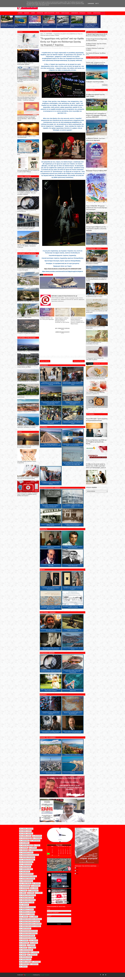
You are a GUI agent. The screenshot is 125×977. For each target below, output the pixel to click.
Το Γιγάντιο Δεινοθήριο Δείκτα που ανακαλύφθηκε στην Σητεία (93, 343)
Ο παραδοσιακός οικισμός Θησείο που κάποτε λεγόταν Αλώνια (77, 25)
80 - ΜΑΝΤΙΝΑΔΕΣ (32, 954)
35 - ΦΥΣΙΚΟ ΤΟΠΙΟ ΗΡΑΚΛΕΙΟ (27, 895)
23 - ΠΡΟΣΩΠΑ (36, 883)
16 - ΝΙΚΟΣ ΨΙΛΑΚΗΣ (25, 866)
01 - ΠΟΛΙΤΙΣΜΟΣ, (66, 48)
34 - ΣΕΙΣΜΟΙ (38, 892)
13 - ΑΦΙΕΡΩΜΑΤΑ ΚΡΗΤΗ (26, 852)
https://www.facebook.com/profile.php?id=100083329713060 (62, 269)
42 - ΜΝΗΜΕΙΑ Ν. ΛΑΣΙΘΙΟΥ (27, 914)
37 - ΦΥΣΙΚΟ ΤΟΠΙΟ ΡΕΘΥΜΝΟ (27, 900)
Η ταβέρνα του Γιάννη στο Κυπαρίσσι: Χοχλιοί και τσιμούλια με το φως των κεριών (96, 296)
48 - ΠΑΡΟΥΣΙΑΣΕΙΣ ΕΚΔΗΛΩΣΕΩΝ (28, 930)
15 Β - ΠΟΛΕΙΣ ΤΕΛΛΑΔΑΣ (26, 861)
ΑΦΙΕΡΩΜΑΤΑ (74, 12)
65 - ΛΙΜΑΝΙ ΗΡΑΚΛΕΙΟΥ (26, 949)
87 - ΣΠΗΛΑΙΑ (23, 966)
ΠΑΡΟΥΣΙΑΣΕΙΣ (65, 12)
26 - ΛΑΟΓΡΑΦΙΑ (35, 885)
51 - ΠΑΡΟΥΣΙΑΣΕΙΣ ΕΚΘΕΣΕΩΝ (27, 938)
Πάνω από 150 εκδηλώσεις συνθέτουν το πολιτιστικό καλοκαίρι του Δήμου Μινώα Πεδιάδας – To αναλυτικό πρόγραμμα (26, 99)
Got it (97, 3)
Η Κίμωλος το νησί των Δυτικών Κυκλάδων (27, 411)
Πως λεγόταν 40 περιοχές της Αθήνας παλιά (63, 25)
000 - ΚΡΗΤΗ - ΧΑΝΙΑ (25, 835)
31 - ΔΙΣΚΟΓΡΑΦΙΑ (33, 890)
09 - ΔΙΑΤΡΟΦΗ (23, 847)
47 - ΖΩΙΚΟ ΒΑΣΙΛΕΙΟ (25, 928)
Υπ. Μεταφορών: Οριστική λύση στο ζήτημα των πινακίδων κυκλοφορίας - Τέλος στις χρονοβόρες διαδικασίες (27, 193)
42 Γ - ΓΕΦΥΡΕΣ (33, 916)
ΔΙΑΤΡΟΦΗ (90, 363)
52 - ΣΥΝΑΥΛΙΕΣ (24, 940)
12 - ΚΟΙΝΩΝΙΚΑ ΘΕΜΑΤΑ (35, 850)
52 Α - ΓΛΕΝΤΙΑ (33, 940)
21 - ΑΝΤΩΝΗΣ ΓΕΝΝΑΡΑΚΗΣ (27, 878)
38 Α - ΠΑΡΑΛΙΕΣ (24, 904)
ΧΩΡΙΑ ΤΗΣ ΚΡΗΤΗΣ (49, 12)
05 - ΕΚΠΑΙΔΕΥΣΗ (35, 840)
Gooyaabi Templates (44, 974)
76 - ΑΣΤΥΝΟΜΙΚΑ (24, 952)
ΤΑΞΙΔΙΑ (89, 12)
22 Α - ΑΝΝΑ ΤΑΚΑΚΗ (25, 883)
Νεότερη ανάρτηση (45, 361)
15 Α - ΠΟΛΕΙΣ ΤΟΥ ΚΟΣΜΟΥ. (27, 859)
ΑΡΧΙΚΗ (20, 12)
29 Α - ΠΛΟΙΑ (34, 888)
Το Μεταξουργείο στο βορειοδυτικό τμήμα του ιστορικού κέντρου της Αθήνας (27, 366)
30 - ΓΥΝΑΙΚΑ (23, 890)
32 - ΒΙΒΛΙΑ (23, 892)
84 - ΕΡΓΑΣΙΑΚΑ (36, 961)
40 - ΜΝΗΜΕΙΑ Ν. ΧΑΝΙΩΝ (26, 909)
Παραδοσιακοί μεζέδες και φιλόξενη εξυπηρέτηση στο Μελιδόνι (94, 263)
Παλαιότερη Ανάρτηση (79, 361)
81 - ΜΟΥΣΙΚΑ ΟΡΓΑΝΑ (25, 957)
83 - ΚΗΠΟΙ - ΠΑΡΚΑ (25, 961)
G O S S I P (104, 363)
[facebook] (101, 975)
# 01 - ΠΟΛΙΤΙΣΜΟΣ (48, 274)
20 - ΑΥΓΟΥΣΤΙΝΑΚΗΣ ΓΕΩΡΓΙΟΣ (28, 876)
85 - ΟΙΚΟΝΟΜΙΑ (24, 964)
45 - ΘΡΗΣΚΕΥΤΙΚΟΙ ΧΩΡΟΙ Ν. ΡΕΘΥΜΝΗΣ (30, 923)
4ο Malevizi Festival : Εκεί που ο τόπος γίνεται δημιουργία (35, 25)
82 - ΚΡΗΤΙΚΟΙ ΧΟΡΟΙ (25, 959)
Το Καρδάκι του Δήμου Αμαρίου (24, 317)
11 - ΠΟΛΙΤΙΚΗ (23, 850)
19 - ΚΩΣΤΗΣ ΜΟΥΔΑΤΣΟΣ (26, 873)
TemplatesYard (29, 974)
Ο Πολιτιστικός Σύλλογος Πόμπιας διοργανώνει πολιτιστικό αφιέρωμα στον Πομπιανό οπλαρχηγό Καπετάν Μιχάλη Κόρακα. (77, 320)
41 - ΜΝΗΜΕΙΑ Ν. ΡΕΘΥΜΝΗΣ (27, 911)
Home (41, 33)
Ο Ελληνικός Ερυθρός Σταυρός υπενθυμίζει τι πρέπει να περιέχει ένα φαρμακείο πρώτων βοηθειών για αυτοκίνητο (27, 494)
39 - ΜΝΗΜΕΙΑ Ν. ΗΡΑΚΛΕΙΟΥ (27, 907)
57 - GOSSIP (22, 945)
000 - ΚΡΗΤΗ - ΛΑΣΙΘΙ (25, 831)
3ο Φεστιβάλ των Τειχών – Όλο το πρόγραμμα (27, 47)
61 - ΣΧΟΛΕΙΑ (32, 947)
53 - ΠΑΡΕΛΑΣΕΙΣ (24, 942)
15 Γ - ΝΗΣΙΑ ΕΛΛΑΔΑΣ (25, 864)
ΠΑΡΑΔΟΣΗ (82, 12)
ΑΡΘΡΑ (33, 12)
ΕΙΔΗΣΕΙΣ (26, 12)
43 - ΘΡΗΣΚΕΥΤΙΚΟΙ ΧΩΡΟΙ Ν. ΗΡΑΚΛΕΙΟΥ (30, 919)
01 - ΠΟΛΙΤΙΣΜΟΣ (48, 33)
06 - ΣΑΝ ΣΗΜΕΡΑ (24, 842)
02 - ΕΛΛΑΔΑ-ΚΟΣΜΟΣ (25, 838)
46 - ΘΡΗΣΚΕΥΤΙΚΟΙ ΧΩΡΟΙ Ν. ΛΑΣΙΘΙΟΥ (30, 926)
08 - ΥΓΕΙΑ (36, 845)
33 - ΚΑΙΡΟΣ (31, 892)
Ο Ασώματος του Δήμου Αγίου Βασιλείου (26, 333)
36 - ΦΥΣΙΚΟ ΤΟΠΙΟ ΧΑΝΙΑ (26, 897)
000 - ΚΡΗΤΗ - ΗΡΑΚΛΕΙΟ (26, 828)
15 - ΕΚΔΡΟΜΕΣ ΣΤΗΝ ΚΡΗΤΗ (27, 857)
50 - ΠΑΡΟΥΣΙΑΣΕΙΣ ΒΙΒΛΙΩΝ (27, 935)
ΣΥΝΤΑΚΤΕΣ (40, 12)
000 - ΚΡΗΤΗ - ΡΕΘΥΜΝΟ (26, 833)
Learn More (91, 3)
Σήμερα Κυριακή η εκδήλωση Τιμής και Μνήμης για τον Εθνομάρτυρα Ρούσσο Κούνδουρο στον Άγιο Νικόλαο (91, 26)
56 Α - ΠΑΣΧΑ (33, 942)
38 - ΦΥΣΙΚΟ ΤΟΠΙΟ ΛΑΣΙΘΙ (27, 902)
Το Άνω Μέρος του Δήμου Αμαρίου (25, 285)
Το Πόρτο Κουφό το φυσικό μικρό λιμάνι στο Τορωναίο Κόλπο (20, 25)
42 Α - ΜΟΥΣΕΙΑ (24, 916)
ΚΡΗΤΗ (57, 12)
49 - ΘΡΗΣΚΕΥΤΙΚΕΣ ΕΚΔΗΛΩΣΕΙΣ (28, 933)
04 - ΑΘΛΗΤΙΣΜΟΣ (24, 840)
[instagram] (106, 975)
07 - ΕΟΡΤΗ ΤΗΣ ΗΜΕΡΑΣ (26, 845)
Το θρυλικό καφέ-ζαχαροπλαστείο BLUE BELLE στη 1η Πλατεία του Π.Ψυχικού (7, 25)
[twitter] (104, 975)
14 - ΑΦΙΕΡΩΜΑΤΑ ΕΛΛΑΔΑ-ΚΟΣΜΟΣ (29, 854)
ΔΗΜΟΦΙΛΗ (97, 363)
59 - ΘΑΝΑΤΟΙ (23, 947)
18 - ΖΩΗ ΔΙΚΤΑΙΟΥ (24, 871)
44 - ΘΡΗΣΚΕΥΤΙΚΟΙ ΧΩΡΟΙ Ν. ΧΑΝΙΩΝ (29, 921)
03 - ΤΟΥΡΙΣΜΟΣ (37, 838)
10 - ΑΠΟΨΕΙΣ (32, 847)
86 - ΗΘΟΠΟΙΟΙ (34, 964)
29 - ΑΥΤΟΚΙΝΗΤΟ (24, 888)
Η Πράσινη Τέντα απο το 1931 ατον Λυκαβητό (49, 25)
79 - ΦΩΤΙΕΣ (23, 954)
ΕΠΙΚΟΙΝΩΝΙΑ (96, 12)
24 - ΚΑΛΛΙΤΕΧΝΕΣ (24, 885)
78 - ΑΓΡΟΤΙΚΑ (34, 952)
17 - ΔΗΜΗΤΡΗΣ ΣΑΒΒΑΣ (26, 869)
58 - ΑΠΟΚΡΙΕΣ (31, 945)
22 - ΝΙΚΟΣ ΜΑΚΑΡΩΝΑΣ (26, 880)
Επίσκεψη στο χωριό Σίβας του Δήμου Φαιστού (28, 301)
